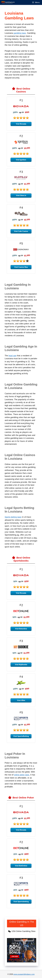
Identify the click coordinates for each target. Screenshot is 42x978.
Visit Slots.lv (21, 195)
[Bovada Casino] (21, 108)
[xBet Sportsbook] (21, 684)
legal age (12, 356)
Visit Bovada (21, 124)
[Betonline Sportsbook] (21, 612)
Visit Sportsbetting (21, 901)
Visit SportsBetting (21, 736)
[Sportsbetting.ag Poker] (21, 885)
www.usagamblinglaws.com (24, 974)
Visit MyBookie (21, 664)
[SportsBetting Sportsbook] (21, 720)
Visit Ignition (21, 160)
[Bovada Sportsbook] (21, 577)
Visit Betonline (21, 629)
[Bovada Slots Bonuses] (21, 950)
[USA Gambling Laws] (8, 2)
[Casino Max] (21, 251)
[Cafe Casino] (21, 215)
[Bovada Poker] (21, 814)
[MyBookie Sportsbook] (21, 648)
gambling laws (20, 33)
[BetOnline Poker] (21, 849)
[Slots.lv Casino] (21, 179)
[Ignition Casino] (21, 143)
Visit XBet (21, 700)
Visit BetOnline (21, 866)
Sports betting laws (13, 517)
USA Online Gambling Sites (23, 931)
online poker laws (21, 775)
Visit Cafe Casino (21, 231)
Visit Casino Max (21, 267)
